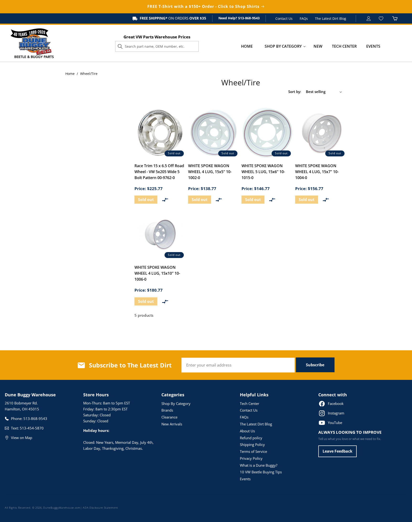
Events (245, 478)
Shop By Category (176, 403)
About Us (247, 431)
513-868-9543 (248, 18)
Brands (167, 410)
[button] (283, 46)
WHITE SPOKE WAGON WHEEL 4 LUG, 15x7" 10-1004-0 (317, 171)
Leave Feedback (337, 451)
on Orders (173, 18)
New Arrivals (171, 424)
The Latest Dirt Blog (330, 18)
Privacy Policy (251, 458)
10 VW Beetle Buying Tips (261, 472)
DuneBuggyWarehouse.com (61, 507)
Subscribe (315, 364)
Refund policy (251, 437)
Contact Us (284, 18)
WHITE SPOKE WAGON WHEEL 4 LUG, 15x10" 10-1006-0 (157, 273)
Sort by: (294, 91)
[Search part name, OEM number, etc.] (120, 46)
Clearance (169, 417)
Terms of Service (253, 451)
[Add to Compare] (165, 199)
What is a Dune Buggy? (258, 465)
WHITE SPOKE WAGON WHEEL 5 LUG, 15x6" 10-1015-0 (263, 171)
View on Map (21, 437)
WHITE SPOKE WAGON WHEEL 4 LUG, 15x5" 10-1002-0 (210, 171)
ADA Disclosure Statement (100, 507)
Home (70, 73)
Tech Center (249, 403)
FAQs (304, 18)
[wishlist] (382, 18)
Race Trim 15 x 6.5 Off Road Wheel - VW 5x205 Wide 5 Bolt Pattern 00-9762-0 (159, 171)
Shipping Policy (252, 444)
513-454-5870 (32, 428)
